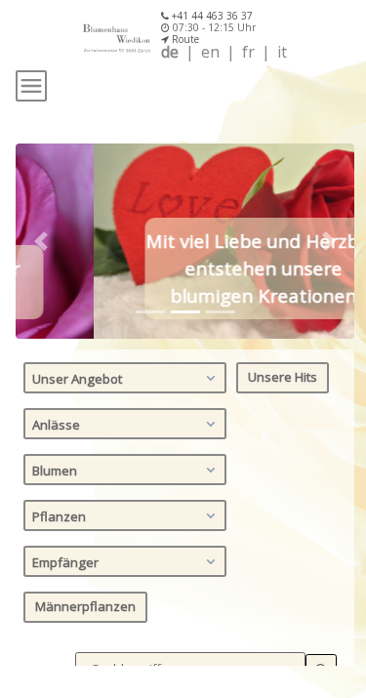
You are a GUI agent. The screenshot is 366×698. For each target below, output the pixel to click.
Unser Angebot (77, 379)
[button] (41, 241)
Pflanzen (59, 516)
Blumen (54, 470)
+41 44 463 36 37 (211, 15)
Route (184, 39)
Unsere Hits (282, 377)
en (210, 52)
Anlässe (56, 424)
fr (248, 52)
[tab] (150, 312)
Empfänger (65, 562)
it (282, 52)
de (170, 52)
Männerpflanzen (85, 606)
